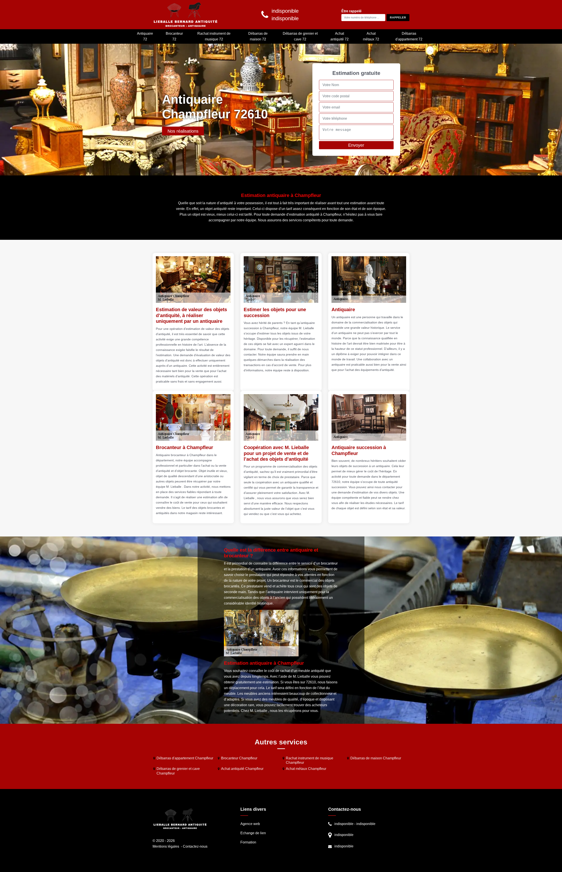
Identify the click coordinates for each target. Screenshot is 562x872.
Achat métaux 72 (371, 36)
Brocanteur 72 (174, 36)
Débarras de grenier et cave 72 (300, 36)
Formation (248, 842)
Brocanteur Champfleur (239, 758)
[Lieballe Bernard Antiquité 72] (185, 14)
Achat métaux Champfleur (306, 769)
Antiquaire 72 (145, 36)
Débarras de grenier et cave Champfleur (178, 771)
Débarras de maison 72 (258, 36)
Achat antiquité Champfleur (242, 769)
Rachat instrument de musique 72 (214, 36)
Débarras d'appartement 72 (408, 36)
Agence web (250, 824)
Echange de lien (253, 833)
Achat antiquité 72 (339, 36)
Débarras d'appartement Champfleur (185, 758)
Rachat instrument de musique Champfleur (309, 760)
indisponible (343, 824)
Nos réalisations (183, 131)
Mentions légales (166, 846)
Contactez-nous (195, 846)
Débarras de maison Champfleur (375, 758)
